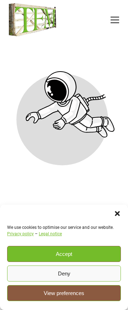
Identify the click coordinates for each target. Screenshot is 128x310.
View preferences (64, 293)
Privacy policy (20, 233)
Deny (64, 273)
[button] (117, 213)
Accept (64, 254)
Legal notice (50, 233)
